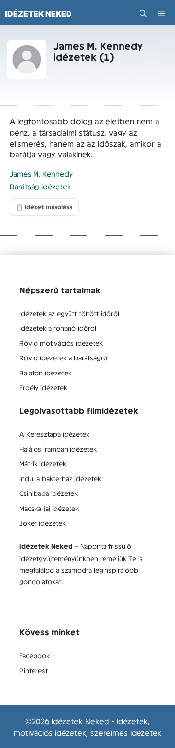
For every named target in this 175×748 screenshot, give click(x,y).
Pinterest (33, 670)
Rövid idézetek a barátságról (64, 357)
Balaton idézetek (45, 372)
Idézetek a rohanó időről (57, 328)
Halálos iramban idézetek (58, 449)
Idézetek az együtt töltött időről (69, 313)
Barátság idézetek (40, 186)
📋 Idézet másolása (44, 207)
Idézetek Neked (38, 13)
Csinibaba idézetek (48, 493)
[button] (143, 13)
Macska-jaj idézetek (49, 508)
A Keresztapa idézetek (54, 434)
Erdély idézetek (43, 387)
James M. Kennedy (41, 174)
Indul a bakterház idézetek (60, 478)
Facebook (34, 655)
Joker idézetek (42, 523)
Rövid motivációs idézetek (61, 343)
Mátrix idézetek (42, 463)
